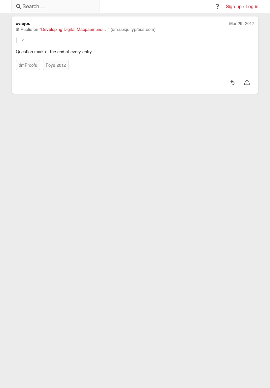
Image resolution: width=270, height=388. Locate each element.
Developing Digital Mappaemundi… (74, 29)
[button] (217, 6)
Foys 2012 (56, 65)
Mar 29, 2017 (241, 23)
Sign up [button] (234, 6)
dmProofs (28, 65)
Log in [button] (252, 6)
